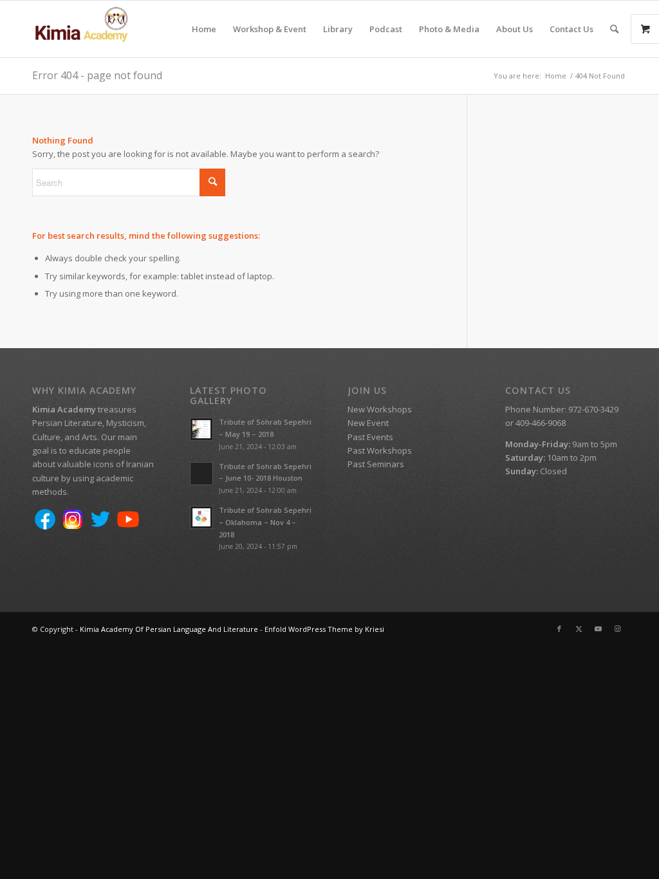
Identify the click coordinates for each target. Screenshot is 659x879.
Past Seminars (376, 464)
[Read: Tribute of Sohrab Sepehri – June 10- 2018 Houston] (201, 473)
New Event (368, 423)
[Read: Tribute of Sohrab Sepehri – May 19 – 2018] (201, 429)
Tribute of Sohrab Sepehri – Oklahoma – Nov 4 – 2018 (265, 522)
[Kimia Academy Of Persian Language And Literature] (93, 29)
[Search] (614, 29)
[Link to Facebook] (559, 628)
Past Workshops (380, 450)
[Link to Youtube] (598, 628)
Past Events (370, 437)
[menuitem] (204, 29)
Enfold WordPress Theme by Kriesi (324, 629)
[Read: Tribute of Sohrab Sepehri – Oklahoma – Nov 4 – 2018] (201, 517)
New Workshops (380, 409)
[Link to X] (578, 628)
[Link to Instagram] (617, 628)
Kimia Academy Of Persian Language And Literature (169, 629)
